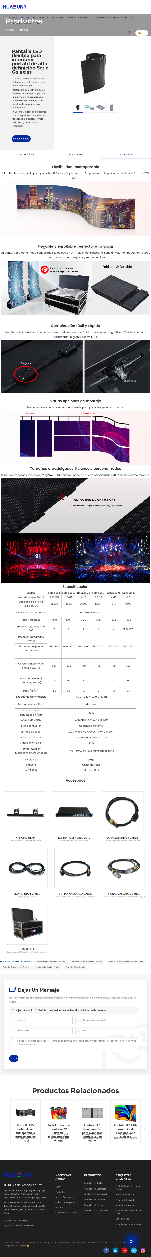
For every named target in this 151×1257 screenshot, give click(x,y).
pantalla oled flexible (75, 967)
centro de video (107, 18)
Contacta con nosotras (25, 23)
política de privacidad (122, 1242)
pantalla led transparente (128, 1224)
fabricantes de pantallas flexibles (50, 961)
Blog (90, 1242)
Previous (6, 1127)
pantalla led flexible (125, 1205)
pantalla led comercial (95, 1189)
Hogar (13, 18)
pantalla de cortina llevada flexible (129, 1188)
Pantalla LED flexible (93, 1183)
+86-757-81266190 (21, 1220)
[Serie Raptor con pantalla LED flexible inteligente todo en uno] (33, 1113)
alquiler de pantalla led (95, 1194)
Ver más (33, 1148)
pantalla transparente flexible (16, 967)
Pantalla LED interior (93, 1205)
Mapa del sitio (99, 1242)
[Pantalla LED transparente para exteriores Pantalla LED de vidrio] (66, 1113)
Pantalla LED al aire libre (96, 1210)
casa (58, 1187)
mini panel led (122, 1219)
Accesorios (125, 154)
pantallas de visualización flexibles (86, 961)
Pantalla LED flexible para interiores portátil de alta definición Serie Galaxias (65, 1010)
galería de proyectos (80, 18)
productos (60, 1192)
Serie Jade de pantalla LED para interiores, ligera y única (133, 1127)
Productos (28, 18)
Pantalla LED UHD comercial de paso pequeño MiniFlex (99, 1127)
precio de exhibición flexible (48, 967)
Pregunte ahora (21, 138)
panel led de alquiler (126, 1200)
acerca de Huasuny (51, 18)
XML (109, 1242)
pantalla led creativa (94, 1200)
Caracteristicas (25, 154)
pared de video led (125, 1195)
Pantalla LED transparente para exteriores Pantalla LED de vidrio (66, 1127)
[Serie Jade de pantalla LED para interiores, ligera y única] (133, 1113)
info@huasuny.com (24, 1225)
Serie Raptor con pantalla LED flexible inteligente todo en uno (33, 1127)
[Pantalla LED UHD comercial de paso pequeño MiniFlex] (99, 1113)
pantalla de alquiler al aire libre (128, 1212)
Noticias (126, 18)
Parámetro (75, 154)
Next (144, 1127)
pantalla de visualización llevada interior (126, 961)
